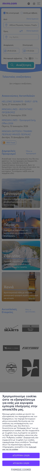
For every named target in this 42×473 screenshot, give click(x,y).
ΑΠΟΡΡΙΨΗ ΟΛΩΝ (21, 455)
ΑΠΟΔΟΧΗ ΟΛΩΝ (21, 463)
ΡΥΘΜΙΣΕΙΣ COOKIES (21, 469)
